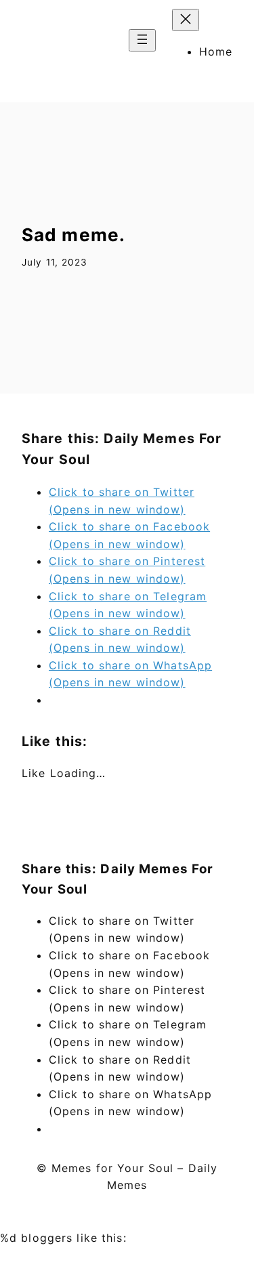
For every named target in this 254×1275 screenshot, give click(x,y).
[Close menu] (185, 20)
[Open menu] (142, 40)
